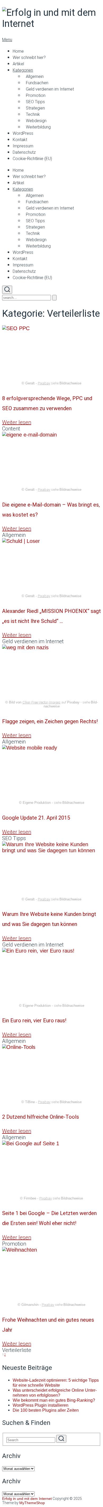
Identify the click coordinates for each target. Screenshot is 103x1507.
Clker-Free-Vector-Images (41, 702)
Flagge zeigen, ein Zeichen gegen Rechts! (50, 721)
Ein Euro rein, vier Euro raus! (34, 1020)
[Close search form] (54, 297)
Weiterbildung (38, 127)
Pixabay (44, 383)
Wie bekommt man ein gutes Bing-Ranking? (54, 1400)
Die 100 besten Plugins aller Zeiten (46, 1410)
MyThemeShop (32, 1503)
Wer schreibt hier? (29, 57)
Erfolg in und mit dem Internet (27, 1498)
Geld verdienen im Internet (50, 89)
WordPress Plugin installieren (40, 1405)
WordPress (23, 133)
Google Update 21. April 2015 (36, 818)
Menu (7, 39)
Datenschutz (24, 152)
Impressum (23, 145)
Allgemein (35, 76)
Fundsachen (37, 82)
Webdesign (36, 120)
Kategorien (23, 70)
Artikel (18, 63)
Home (18, 51)
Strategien (35, 108)
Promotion (35, 95)
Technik (33, 114)
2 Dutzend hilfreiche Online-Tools (40, 1117)
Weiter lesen (16, 422)
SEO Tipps (35, 101)
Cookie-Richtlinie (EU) (32, 158)
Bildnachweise (70, 383)
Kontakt (20, 139)
